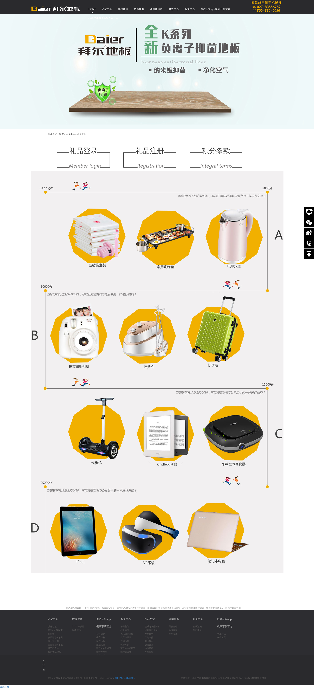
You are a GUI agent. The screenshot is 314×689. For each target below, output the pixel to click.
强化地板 (52, 626)
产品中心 (53, 619)
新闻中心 (125, 619)
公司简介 (100, 634)
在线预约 (197, 626)
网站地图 (4, 687)
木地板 (247, 678)
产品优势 (149, 634)
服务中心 (198, 619)
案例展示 (149, 641)
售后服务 (197, 630)
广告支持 (149, 637)
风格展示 (76, 630)
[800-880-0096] (309, 243)
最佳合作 (173, 626)
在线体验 (77, 619)
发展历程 (100, 641)
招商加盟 (150, 619)
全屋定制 (234, 678)
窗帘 (241, 678)
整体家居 (224, 678)
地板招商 (215, 678)
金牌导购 (173, 630)
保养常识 (124, 644)
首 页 (61, 134)
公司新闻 (124, 626)
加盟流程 (149, 648)
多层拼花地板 (54, 652)
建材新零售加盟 (258, 678)
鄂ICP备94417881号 (125, 678)
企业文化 (100, 644)
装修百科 (124, 641)
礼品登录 (83, 151)
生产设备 (100, 637)
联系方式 (221, 634)
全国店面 (174, 619)
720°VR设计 (78, 626)
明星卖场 (173, 634)
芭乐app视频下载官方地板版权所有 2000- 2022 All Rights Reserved (81, 678)
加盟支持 (149, 644)
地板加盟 (196, 678)
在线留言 (221, 637)
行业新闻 (124, 630)
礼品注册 (150, 151)
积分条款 (216, 151)
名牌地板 (206, 678)
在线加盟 (149, 652)
